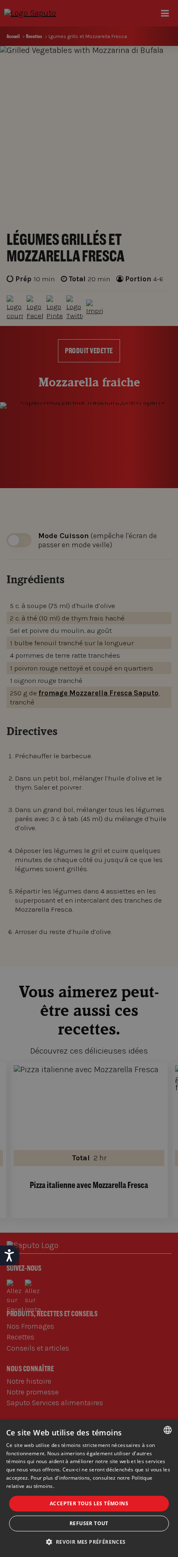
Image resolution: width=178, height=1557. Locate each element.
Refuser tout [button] (89, 1523)
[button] (88, 1542)
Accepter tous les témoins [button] (89, 1503)
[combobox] (168, 1430)
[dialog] (89, 1488)
